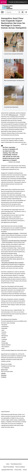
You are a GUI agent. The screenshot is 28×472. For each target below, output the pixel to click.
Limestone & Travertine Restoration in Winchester (14, 240)
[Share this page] (26, 12)
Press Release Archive (16, 464)
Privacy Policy (17, 469)
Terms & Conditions (20, 466)
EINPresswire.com (13, 115)
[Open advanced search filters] (22, 12)
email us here (4, 369)
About (7, 464)
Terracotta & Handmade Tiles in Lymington (12, 262)
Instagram (3, 375)
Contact (25, 469)
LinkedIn (3, 373)
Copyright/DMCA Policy (7, 469)
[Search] (19, 12)
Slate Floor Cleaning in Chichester (10, 233)
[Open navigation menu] (2, 12)
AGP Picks (3, 2)
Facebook (3, 377)
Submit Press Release (8, 466)
